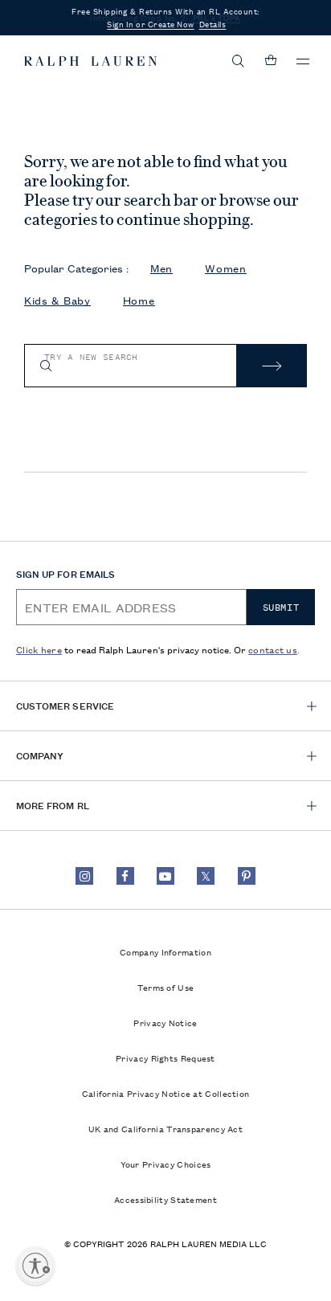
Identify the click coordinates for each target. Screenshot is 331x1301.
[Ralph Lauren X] (206, 876)
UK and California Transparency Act (165, 1128)
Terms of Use (165, 987)
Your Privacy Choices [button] (166, 1163)
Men (161, 268)
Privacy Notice (165, 1022)
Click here (39, 649)
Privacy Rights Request (165, 1057)
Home (139, 300)
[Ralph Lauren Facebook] (125, 876)
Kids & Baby (57, 300)
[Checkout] (271, 61)
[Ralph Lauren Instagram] (84, 876)
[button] (239, 61)
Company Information (165, 951)
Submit (281, 607)
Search (271, 365)
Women (226, 268)
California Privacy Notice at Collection (166, 1093)
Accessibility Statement (165, 1199)
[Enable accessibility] (35, 1265)
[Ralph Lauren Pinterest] (246, 876)
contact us (272, 649)
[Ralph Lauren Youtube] (165, 876)
